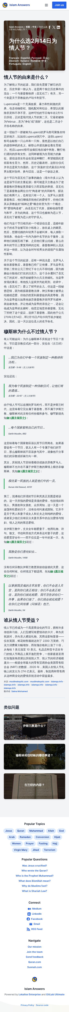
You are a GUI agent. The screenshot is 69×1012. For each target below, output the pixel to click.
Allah (51, 830)
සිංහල (46, 58)
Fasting (43, 843)
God (61, 830)
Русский (36, 58)
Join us (59, 5)
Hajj (55, 843)
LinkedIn (37, 913)
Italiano (24, 60)
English (27, 63)
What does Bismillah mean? (35, 880)
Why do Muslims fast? (34, 885)
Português (15, 63)
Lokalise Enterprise (30, 994)
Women (16, 843)
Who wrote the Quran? (35, 870)
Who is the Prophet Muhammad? (34, 875)
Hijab (57, 837)
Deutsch (14, 60)
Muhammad (36, 830)
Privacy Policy (27, 1005)
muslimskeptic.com (18, 681)
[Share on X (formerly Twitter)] (54, 27)
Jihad (36, 849)
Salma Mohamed (19, 691)
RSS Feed (36, 929)
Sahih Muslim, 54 (16, 610)
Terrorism (49, 849)
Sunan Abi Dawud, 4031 (20, 487)
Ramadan (25, 837)
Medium (36, 908)
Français (14, 58)
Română (35, 60)
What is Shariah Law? (34, 891)
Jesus (8, 830)
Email (37, 924)
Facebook (37, 919)
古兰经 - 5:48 (14, 367)
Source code (42, 1005)
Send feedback (34, 956)
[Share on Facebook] (49, 27)
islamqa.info (57, 681)
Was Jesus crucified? (34, 865)
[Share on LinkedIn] (58, 27)
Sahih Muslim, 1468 (17, 558)
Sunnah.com (34, 967)
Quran (20, 830)
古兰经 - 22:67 (15, 396)
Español (25, 58)
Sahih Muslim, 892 (17, 434)
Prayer (30, 843)
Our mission (34, 946)
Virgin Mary (20, 849)
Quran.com (34, 962)
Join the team (35, 951)
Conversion (42, 837)
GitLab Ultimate (55, 994)
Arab (12, 837)
